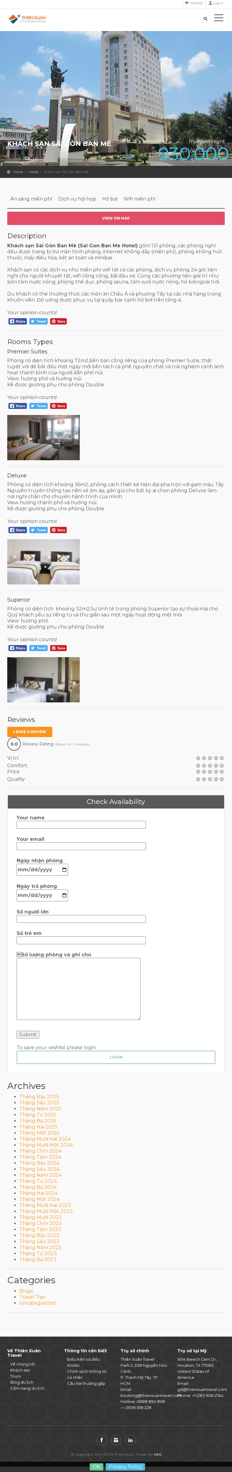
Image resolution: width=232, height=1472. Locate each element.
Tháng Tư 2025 (37, 1115)
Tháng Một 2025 (39, 1133)
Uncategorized (37, 1303)
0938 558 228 (138, 1407)
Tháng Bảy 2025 (39, 1097)
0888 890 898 (151, 1401)
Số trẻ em (29, 933)
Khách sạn (20, 1370)
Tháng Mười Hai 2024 (45, 1139)
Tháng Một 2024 (39, 1199)
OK (96, 1467)
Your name (31, 818)
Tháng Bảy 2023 (39, 1235)
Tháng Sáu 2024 (39, 1169)
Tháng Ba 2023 (37, 1259)
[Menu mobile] (218, 19)
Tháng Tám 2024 (40, 1157)
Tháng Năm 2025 (40, 1109)
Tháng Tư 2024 (38, 1181)
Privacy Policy (125, 1467)
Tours (15, 1376)
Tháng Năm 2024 (40, 1175)
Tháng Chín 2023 (40, 1223)
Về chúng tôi (22, 1364)
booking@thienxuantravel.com (151, 1395)
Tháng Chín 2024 (40, 1151)
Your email (30, 839)
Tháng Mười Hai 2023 (45, 1205)
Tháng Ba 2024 (37, 1187)
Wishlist (196, 3)
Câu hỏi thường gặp (86, 1383)
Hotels (33, 172)
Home (18, 172)
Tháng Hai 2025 (38, 1127)
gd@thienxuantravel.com (202, 1389)
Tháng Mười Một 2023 (46, 1211)
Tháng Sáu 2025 (39, 1103)
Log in (218, 3)
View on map (116, 218)
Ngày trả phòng (37, 886)
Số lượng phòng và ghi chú (54, 955)
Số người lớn (33, 912)
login (116, 1057)
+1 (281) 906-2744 (208, 1395)
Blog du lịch (22, 1382)
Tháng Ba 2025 (37, 1121)
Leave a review (29, 732)
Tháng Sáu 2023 (39, 1241)
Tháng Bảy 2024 (39, 1163)
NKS (157, 1454)
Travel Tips (32, 1297)
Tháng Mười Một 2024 (46, 1145)
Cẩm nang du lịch (27, 1388)
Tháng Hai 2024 (38, 1193)
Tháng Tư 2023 (38, 1253)
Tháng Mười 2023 (40, 1217)
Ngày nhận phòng (40, 860)
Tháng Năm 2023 (40, 1247)
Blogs (26, 1291)
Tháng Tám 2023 (40, 1229)
